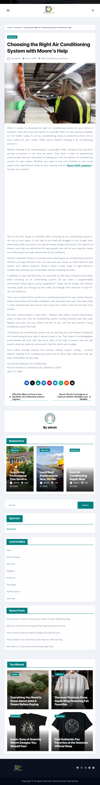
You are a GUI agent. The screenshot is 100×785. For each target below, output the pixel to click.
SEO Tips (11, 564)
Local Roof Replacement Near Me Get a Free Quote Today (49, 479)
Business (16, 716)
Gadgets (11, 571)
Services (12, 37)
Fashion (59, 674)
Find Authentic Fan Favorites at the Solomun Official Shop (35, 639)
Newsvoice (58, 781)
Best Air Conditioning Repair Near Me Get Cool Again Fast (80, 479)
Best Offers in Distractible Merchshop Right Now (30, 646)
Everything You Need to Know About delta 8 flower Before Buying (38, 619)
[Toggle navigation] (8, 10)
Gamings (11, 598)
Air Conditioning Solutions (55, 58)
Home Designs (13, 557)
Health (15, 674)
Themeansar (72, 781)
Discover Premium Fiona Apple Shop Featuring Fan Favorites (36, 625)
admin (18, 58)
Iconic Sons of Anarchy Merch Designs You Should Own (33, 632)
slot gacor (11, 528)
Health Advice (13, 591)
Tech (9, 550)
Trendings (11, 584)
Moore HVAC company (79, 165)
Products (11, 577)
